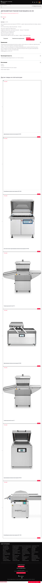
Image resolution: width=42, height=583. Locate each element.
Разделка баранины (35, 555)
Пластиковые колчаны (6, 554)
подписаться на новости (21, 572)
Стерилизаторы (14, 559)
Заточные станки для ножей (26, 545)
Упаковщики (33, 548)
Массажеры (33, 549)
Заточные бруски (5, 545)
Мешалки (4, 550)
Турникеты (23, 559)
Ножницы (23, 554)
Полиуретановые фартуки (26, 553)
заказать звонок (21, 566)
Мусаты (33, 554)
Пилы (23, 555)
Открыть (38, 136)
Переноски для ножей (15, 555)
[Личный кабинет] (35, 2)
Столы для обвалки (15, 548)
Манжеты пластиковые (6, 553)
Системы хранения (6, 559)
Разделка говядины (6, 556)
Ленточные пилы (15, 549)
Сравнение (28, 38)
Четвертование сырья (25, 556)
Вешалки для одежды (35, 556)
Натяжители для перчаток (16, 553)
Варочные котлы (5, 549)
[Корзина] (37, 2)
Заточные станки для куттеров (17, 545)
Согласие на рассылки (32, 579)
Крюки (13, 554)
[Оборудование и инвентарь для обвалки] (7, 2)
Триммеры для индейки (15, 560)
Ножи (4, 555)
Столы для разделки (25, 548)
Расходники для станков (35, 545)
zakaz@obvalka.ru (22, 568)
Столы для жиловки (6, 548)
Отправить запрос (30, 39)
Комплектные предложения (18, 38)
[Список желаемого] (33, 2)
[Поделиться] (4, 19)
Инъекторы (33, 550)
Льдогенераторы (24, 549)
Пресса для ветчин (25, 550)
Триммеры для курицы (25, 560)
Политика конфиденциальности (11, 579)
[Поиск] (1, 7)
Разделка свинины (15, 556)
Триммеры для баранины (6, 560)
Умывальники (34, 559)
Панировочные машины (16, 550)
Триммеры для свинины (35, 560)
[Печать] (6, 19)
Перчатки (33, 553)
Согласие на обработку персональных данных (22, 579)
